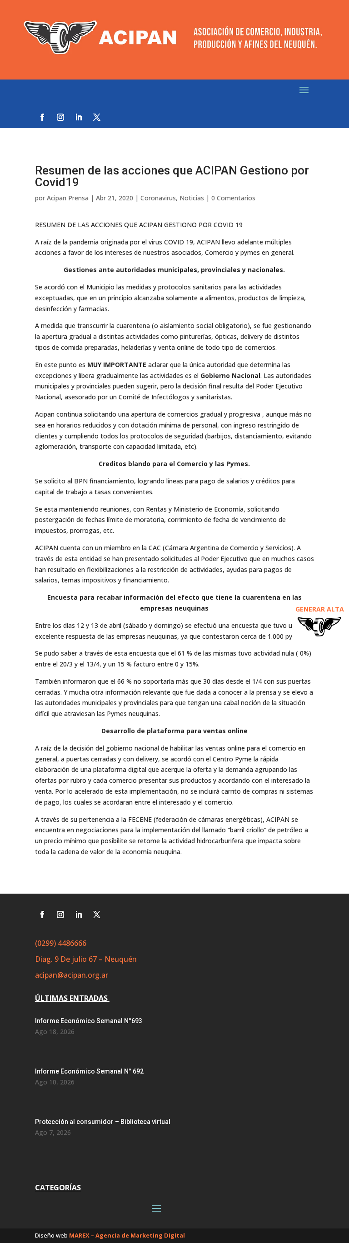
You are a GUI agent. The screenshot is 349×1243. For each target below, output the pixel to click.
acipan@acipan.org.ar (71, 975)
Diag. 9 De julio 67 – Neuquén (86, 959)
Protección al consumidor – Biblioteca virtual (102, 1121)
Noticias (191, 198)
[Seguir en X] (97, 117)
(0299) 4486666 (60, 943)
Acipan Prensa (68, 198)
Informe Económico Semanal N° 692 (89, 1071)
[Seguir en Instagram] (60, 117)
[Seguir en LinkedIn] (78, 117)
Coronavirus (158, 198)
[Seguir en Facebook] (42, 117)
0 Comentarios (233, 198)
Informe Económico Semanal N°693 (88, 1020)
